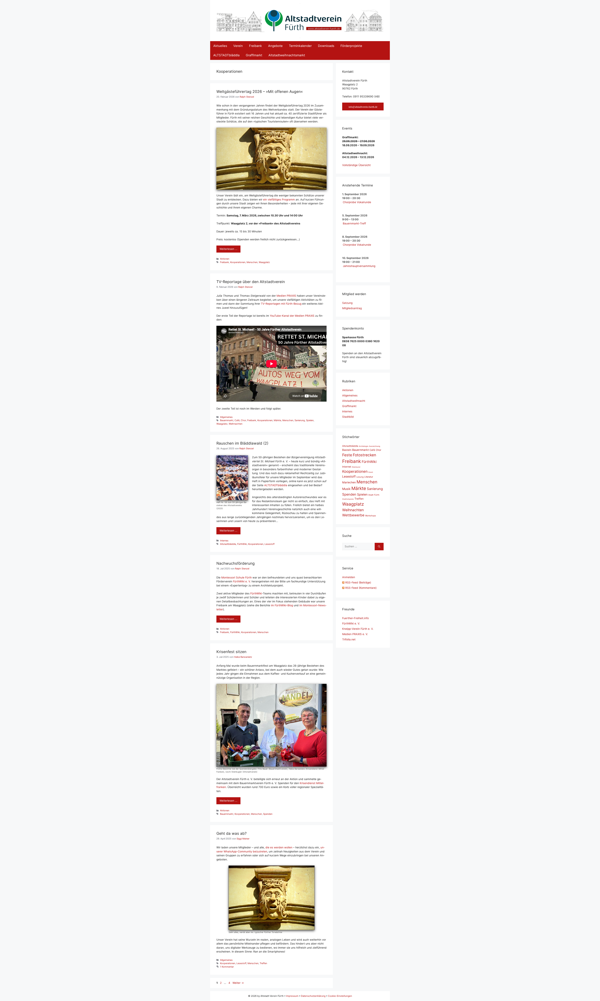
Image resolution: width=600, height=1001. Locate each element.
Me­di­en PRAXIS (286, 295)
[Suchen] (379, 546)
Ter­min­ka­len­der (300, 46)
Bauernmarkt (226, 420)
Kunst (370, 472)
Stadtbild (348, 416)
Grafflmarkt (349, 406)
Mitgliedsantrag (352, 308)
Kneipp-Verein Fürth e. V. (357, 628)
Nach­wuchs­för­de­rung (235, 563)
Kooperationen (237, 262)
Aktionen (224, 258)
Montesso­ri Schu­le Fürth (236, 577)
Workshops (370, 515)
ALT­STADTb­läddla (226, 55)
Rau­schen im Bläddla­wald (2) (242, 443)
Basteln (346, 449)
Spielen (310, 420)
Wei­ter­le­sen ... (228, 249)
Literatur (368, 476)
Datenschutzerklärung (313, 995)
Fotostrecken (364, 455)
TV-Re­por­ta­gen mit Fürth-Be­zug (281, 303)
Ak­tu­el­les (220, 46)
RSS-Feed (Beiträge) (358, 582)
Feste (347, 455)
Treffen (263, 963)
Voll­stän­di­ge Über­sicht (356, 165)
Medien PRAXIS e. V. (355, 634)
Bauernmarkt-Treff (354, 223)
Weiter (238, 982)
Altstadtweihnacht (353, 400)
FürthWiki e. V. (351, 623)
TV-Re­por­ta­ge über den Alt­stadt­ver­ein (250, 281)
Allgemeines (226, 417)
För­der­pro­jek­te (351, 46)
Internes (224, 540)
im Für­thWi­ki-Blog (282, 605)
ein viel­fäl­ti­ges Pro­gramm (279, 199)
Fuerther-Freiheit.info (355, 618)
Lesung (360, 477)
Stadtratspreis (348, 499)
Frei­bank (255, 46)
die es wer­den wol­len (278, 847)
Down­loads (326, 46)
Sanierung (300, 420)
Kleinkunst (356, 467)
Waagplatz (264, 262)
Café (237, 420)
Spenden (267, 814)
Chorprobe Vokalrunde (357, 202)
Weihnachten (235, 423)
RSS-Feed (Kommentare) (361, 587)
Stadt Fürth (373, 495)
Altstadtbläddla (228, 544)
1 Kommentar (227, 966)
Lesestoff (270, 544)
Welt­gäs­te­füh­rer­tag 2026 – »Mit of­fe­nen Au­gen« (259, 91)
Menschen (252, 262)
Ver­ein (238, 46)
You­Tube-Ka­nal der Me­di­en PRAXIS (292, 315)
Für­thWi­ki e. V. (242, 581)
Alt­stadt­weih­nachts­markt (286, 55)
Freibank (224, 262)
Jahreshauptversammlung (359, 266)
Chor (243, 420)
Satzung (347, 302)
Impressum (292, 995)
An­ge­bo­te (275, 46)
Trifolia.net (348, 639)
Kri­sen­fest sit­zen (231, 651)
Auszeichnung (374, 446)
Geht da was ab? (231, 833)
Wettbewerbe (353, 515)
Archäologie (363, 446)
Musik (346, 489)
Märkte (277, 420)
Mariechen (349, 482)
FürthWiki (242, 544)
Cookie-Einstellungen (340, 995)
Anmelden (348, 577)
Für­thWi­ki (256, 593)
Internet (346, 466)
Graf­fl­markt (254, 55)
